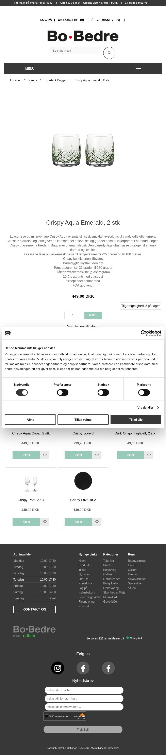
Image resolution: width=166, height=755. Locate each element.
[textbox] (75, 50)
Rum (131, 554)
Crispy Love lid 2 (83, 500)
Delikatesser (111, 579)
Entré (131, 565)
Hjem (82, 560)
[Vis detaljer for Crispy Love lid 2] (83, 481)
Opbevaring (111, 588)
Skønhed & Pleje (114, 592)
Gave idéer (110, 601)
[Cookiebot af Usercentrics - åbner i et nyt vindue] (143, 333)
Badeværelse (137, 560)
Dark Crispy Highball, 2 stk (135, 433)
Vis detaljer (145, 407)
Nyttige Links (88, 554)
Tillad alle (136, 419)
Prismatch (85, 606)
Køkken (133, 574)
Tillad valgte (83, 419)
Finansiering (87, 601)
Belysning (109, 569)
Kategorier (110, 554)
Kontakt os (86, 583)
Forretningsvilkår (90, 597)
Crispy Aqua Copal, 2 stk (31, 433)
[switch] (62, 392)
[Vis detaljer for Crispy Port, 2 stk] (31, 481)
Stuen (132, 588)
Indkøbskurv (87, 592)
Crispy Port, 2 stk (31, 500)
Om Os (83, 579)
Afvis (30, 419)
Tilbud (82, 569)
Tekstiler (108, 560)
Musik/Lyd (110, 597)
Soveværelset (137, 579)
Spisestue (134, 583)
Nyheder (84, 574)
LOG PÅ (46, 19)
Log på (83, 588)
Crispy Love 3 (83, 433)
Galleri (107, 574)
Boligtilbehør (111, 583)
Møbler (108, 565)
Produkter (85, 565)
